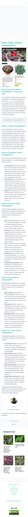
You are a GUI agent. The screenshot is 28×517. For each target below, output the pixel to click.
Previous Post (14, 421)
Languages (14, 494)
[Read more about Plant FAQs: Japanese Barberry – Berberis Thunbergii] (8, 460)
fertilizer (19, 255)
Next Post (14, 424)
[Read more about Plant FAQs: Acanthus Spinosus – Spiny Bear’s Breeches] (8, 440)
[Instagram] (16, 508)
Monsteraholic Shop (14, 484)
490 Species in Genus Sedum (13, 120)
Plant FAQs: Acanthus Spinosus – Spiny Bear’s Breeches (7, 449)
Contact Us (14, 492)
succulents (11, 101)
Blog (14, 486)
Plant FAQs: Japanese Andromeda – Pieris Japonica (19, 469)
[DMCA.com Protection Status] (14, 512)
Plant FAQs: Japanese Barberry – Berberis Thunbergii (7, 469)
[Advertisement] (14, 20)
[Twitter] (14, 508)
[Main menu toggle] (25, 2)
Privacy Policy (14, 488)
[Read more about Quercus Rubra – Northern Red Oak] (20, 438)
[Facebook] (12, 508)
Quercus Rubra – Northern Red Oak (19, 445)
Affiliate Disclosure (14, 490)
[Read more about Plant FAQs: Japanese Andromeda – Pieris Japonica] (20, 460)
